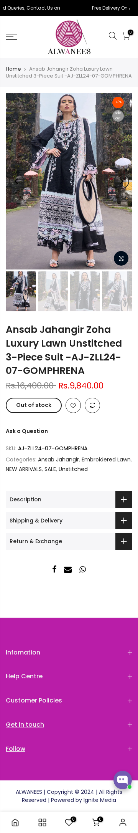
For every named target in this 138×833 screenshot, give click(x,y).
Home (13, 69)
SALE (50, 469)
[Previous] (16, 181)
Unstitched (73, 469)
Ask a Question (27, 431)
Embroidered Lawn (106, 459)
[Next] (121, 181)
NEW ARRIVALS (24, 469)
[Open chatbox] (122, 780)
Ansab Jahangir (58, 459)
